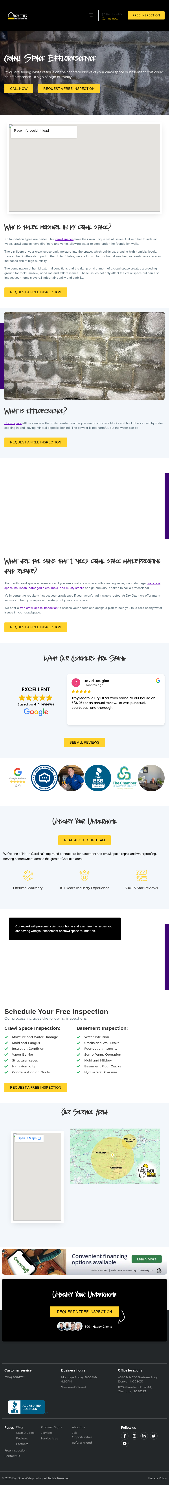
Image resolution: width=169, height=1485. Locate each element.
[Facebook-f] (125, 1436)
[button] (90, 15)
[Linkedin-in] (144, 1436)
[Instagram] (134, 1436)
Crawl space (13, 423)
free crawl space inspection (39, 608)
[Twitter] (154, 1436)
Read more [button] (80, 719)
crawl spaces (64, 239)
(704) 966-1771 (112, 14)
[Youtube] (125, 1443)
